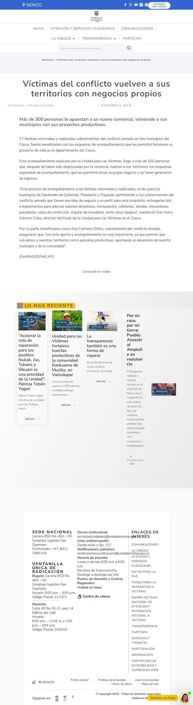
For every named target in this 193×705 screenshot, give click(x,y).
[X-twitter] (130, 4)
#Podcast (162, 391)
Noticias (47, 60)
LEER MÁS (30, 419)
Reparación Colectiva (70, 326)
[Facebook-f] (125, 4)
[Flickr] (146, 4)
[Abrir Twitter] (65, 696)
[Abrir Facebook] (73, 696)
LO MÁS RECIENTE (49, 306)
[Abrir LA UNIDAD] (74, 38)
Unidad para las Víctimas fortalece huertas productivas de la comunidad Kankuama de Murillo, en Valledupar (67, 355)
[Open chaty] (185, 697)
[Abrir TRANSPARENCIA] (114, 38)
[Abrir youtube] (57, 696)
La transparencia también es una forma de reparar (101, 345)
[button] (32, 5)
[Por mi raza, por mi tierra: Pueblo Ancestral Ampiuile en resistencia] (164, 389)
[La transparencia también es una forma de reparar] (102, 320)
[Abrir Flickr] (57, 700)
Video (26, 326)
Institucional (31, 317)
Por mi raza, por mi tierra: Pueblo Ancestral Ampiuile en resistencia (134, 340)
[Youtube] (136, 4)
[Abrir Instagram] (65, 700)
